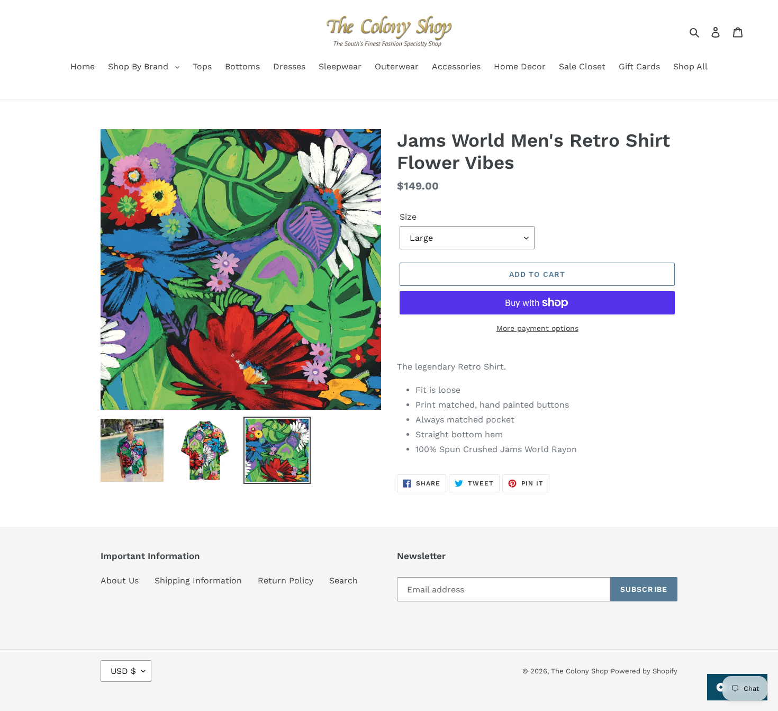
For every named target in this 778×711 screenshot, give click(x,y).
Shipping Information (198, 580)
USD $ (123, 671)
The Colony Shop (579, 671)
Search (343, 580)
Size (408, 217)
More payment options (537, 328)
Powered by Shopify (644, 671)
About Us (120, 580)
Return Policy (285, 580)
